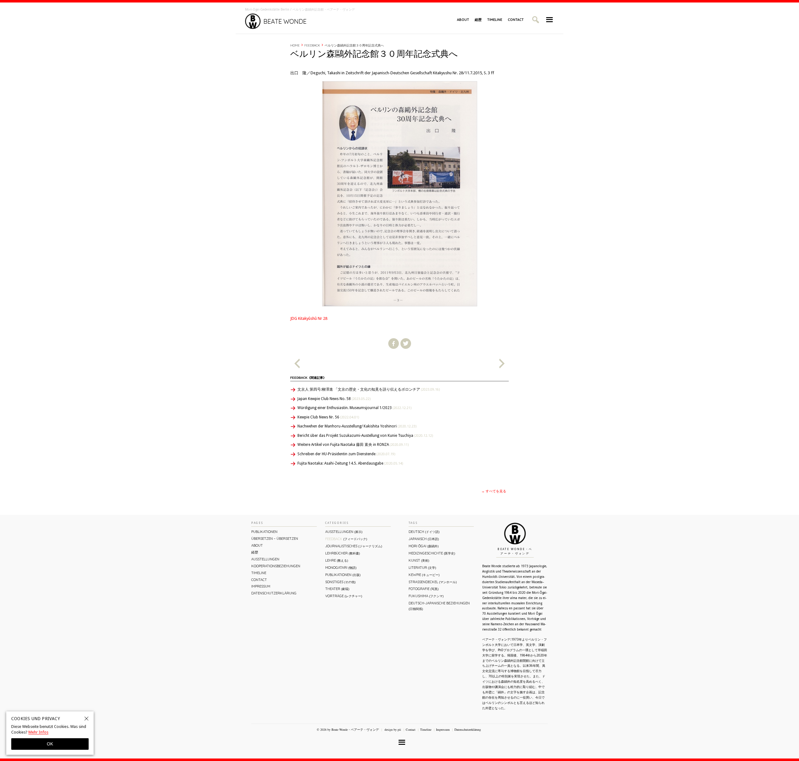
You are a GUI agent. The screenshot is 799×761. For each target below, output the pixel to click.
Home (295, 45)
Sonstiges (340, 582)
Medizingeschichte (432, 553)
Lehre (336, 560)
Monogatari (340, 567)
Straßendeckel (433, 582)
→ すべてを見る (493, 491)
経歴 (478, 19)
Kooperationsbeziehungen (275, 566)
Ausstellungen (265, 559)
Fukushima (426, 596)
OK (50, 743)
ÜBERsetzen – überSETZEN (274, 538)
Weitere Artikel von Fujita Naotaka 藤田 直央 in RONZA (353, 444)
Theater (337, 589)
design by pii (392, 729)
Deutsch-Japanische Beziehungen (439, 606)
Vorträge (343, 596)
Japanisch (424, 539)
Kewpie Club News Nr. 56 (328, 417)
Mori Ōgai (424, 546)
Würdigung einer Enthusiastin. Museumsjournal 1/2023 (354, 408)
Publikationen (264, 531)
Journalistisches (353, 546)
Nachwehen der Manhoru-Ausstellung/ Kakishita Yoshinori (356, 426)
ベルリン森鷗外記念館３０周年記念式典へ (354, 45)
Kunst (419, 560)
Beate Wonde (284, 21)
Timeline (494, 19)
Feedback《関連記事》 (308, 377)
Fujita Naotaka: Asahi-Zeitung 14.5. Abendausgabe (350, 463)
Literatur (422, 567)
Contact (516, 19)
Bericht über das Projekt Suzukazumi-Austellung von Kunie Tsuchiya (365, 435)
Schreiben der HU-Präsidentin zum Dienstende (346, 454)
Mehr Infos (38, 732)
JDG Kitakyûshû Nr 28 (308, 318)
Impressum (260, 586)
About (463, 19)
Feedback (312, 45)
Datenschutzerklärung (274, 593)
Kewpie (424, 575)
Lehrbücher (342, 553)
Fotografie (424, 589)
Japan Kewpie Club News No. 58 (333, 399)
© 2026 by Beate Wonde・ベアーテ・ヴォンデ (348, 729)
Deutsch (424, 531)
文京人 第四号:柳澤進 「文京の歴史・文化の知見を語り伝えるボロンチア (368, 389)
